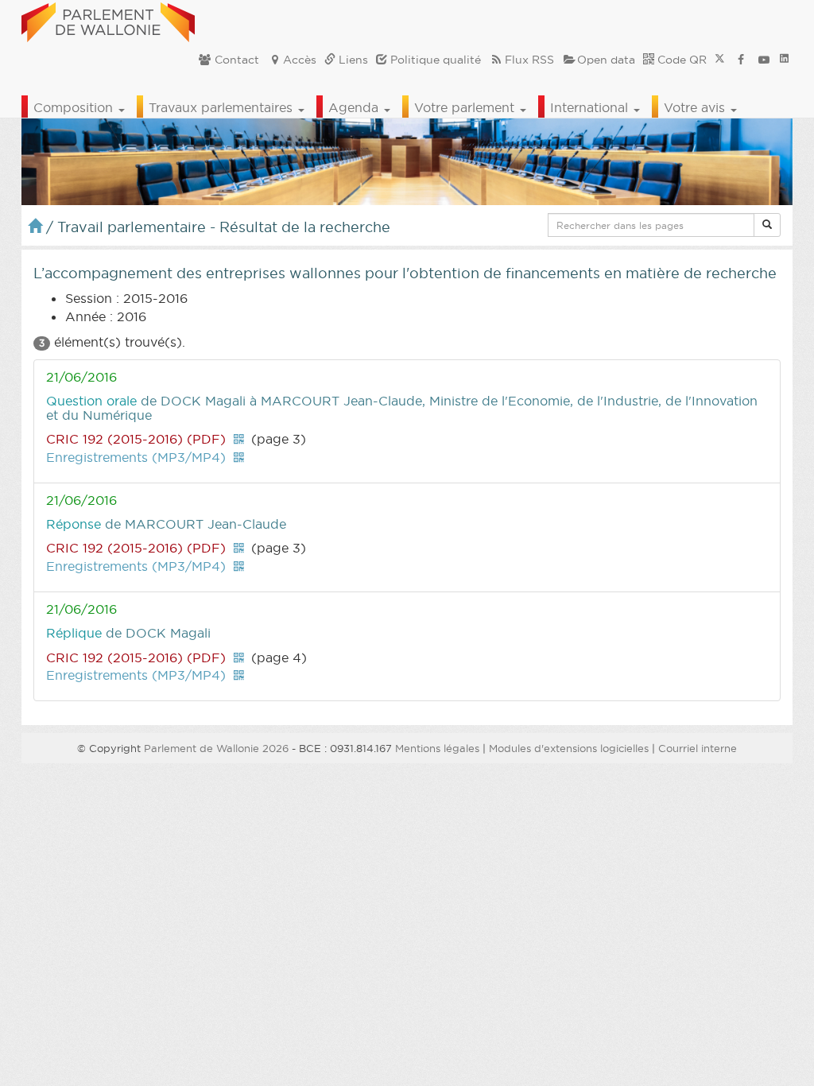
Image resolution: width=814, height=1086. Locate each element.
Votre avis (696, 107)
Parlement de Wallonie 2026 (216, 748)
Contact (235, 59)
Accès (299, 59)
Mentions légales (437, 748)
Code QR (680, 59)
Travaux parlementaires (223, 107)
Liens (351, 59)
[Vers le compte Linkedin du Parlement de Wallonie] (784, 60)
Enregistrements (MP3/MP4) (136, 457)
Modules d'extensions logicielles (569, 748)
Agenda (355, 107)
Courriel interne (697, 748)
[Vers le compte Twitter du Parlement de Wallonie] (720, 60)
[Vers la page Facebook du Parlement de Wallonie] (741, 60)
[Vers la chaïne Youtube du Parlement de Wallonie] (764, 60)
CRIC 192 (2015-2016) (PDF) (136, 439)
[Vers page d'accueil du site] (108, 20)
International (591, 107)
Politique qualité (434, 59)
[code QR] (238, 439)
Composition (75, 107)
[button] (767, 225)
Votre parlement (466, 107)
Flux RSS (529, 59)
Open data (606, 59)
